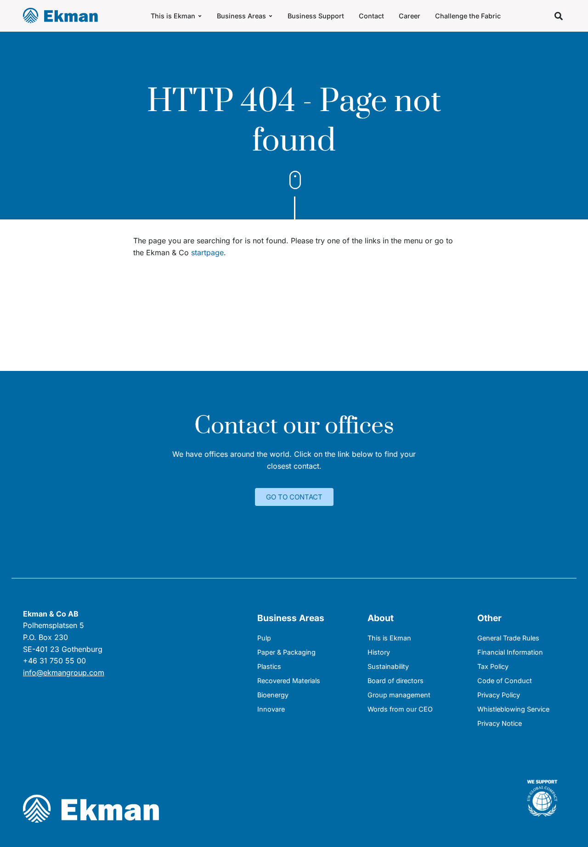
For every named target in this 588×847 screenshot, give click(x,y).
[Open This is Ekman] (200, 16)
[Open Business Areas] (270, 16)
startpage (207, 252)
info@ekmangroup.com (63, 672)
